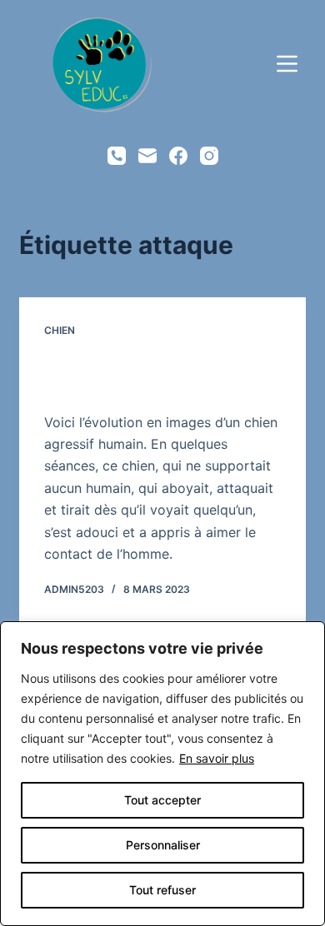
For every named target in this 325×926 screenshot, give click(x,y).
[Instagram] (209, 156)
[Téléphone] (117, 156)
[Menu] (287, 63)
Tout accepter (162, 800)
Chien (59, 330)
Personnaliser (163, 845)
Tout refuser (162, 890)
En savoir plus (216, 758)
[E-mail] (147, 156)
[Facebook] (178, 156)
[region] (162, 773)
